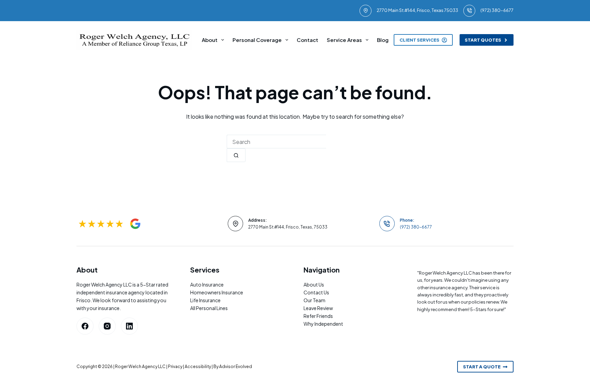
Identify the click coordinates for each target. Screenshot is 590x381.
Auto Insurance (207, 284)
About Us (314, 284)
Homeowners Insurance (216, 292)
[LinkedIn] (129, 326)
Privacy (175, 366)
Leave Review (318, 308)
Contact (307, 39)
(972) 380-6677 (497, 10)
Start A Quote (482, 366)
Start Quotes (483, 40)
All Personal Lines (209, 308)
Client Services (419, 40)
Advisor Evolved (235, 366)
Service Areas (344, 39)
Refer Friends (318, 316)
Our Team (314, 300)
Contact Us (316, 292)
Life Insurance (205, 300)
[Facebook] (85, 326)
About (209, 39)
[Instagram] (107, 326)
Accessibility (198, 366)
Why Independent (323, 324)
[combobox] (276, 141)
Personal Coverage (257, 39)
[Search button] (236, 155)
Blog (383, 39)
